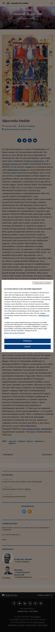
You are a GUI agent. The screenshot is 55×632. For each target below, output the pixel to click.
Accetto (28, 346)
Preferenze (27, 341)
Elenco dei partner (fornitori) (14, 333)
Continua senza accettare (41, 283)
